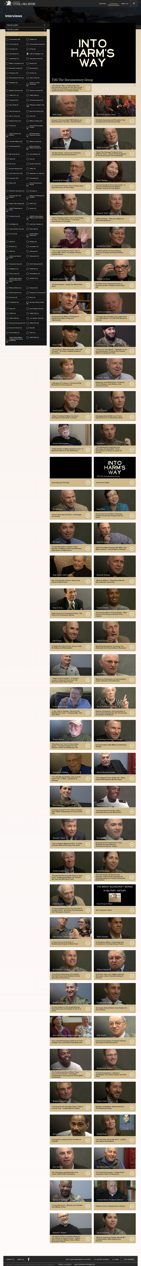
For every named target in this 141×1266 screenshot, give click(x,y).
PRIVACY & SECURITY (65, 1264)
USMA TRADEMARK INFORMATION (84, 1264)
